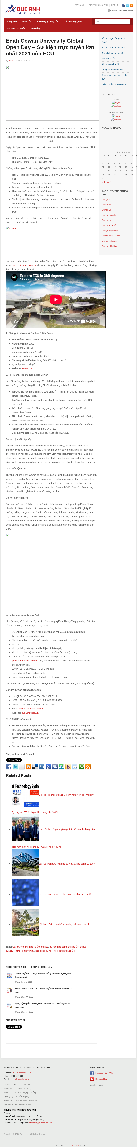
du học (44, 946)
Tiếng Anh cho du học (112, 70)
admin (11, 61)
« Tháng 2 (106, 182)
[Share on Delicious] (35, 767)
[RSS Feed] (88, 767)
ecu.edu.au (27, 368)
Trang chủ (80, 5)
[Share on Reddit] (75, 767)
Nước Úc (27, 21)
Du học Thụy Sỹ (109, 225)
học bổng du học (44, 950)
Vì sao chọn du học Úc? (113, 47)
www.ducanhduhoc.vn (21, 1073)
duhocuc (10, 950)
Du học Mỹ (106, 205)
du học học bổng (58, 946)
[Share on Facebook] (9, 767)
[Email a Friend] (22, 767)
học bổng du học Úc (64, 950)
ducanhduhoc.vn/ (30, 712)
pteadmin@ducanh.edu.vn (40, 1123)
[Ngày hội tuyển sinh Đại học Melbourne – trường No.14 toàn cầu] (9, 1005)
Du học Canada (109, 215)
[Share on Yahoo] (68, 767)
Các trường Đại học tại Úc (26, 946)
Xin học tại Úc (108, 58)
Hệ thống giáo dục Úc (48, 21)
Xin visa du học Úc (111, 64)
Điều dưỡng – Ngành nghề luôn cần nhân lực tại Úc (65, 894)
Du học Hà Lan (108, 220)
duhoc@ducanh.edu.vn (24, 265)
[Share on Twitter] (15, 767)
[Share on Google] (48, 767)
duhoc (83, 946)
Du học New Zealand (111, 236)
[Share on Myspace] (55, 767)
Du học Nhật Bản (109, 246)
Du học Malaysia (109, 241)
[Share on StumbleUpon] (61, 767)
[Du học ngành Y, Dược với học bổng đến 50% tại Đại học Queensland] (9, 975)
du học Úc (73, 946)
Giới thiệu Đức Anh (98, 5)
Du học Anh (107, 199)
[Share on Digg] (42, 767)
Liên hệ (114, 5)
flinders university (25, 950)
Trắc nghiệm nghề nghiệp (114, 84)
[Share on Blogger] (28, 767)
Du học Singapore (110, 230)
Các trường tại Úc (73, 21)
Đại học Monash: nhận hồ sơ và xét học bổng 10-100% (67, 863)
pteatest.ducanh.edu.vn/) (25, 660)
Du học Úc (106, 210)
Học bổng (35, 28)
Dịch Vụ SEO (73, 1146)
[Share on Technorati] (81, 767)
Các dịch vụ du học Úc (113, 53)
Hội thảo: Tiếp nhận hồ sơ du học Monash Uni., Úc (65, 924)
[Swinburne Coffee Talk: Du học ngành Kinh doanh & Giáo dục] (9, 990)
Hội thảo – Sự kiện (16, 28)
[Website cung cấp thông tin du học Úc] (22, 9)
